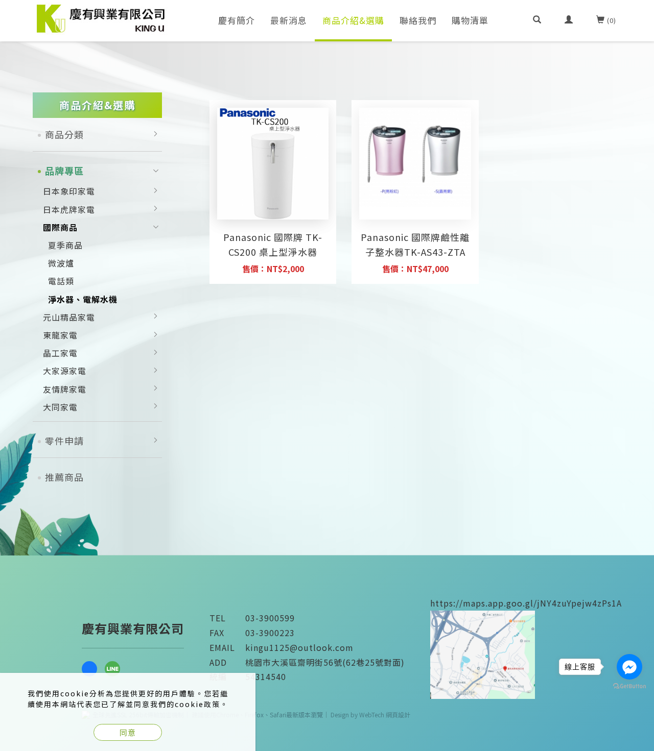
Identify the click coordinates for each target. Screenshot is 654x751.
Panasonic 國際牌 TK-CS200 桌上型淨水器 (272, 244)
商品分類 (64, 134)
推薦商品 (64, 476)
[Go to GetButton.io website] (629, 686)
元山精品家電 (69, 317)
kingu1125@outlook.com (299, 647)
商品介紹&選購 (353, 20)
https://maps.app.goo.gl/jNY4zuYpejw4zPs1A (526, 603)
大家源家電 (64, 371)
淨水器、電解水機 (83, 299)
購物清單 (470, 20)
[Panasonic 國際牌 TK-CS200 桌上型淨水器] (273, 164)
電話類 (61, 281)
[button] (537, 20)
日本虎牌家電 (69, 209)
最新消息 (288, 20)
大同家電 (60, 407)
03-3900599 (270, 618)
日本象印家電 (69, 191)
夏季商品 (65, 245)
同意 (128, 732)
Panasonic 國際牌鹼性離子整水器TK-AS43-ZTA (415, 244)
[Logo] (102, 17)
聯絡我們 (418, 20)
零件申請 (64, 440)
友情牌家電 (64, 389)
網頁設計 (398, 714)
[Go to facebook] (629, 667)
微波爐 (61, 263)
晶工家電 (60, 353)
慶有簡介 (236, 20)
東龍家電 (60, 335)
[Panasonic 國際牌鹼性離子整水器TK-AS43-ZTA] (415, 156)
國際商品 (60, 227)
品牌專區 (64, 170)
